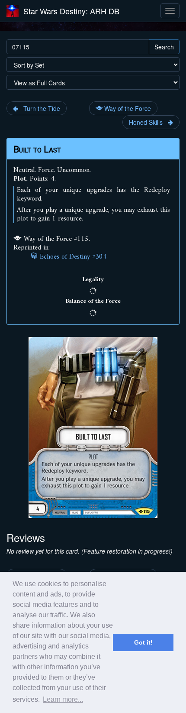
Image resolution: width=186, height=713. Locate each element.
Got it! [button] (143, 642)
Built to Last (37, 149)
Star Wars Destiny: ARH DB (71, 10)
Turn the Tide (39, 108)
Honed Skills (148, 122)
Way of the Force (127, 108)
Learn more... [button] (63, 699)
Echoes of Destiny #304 (72, 257)
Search (164, 46)
